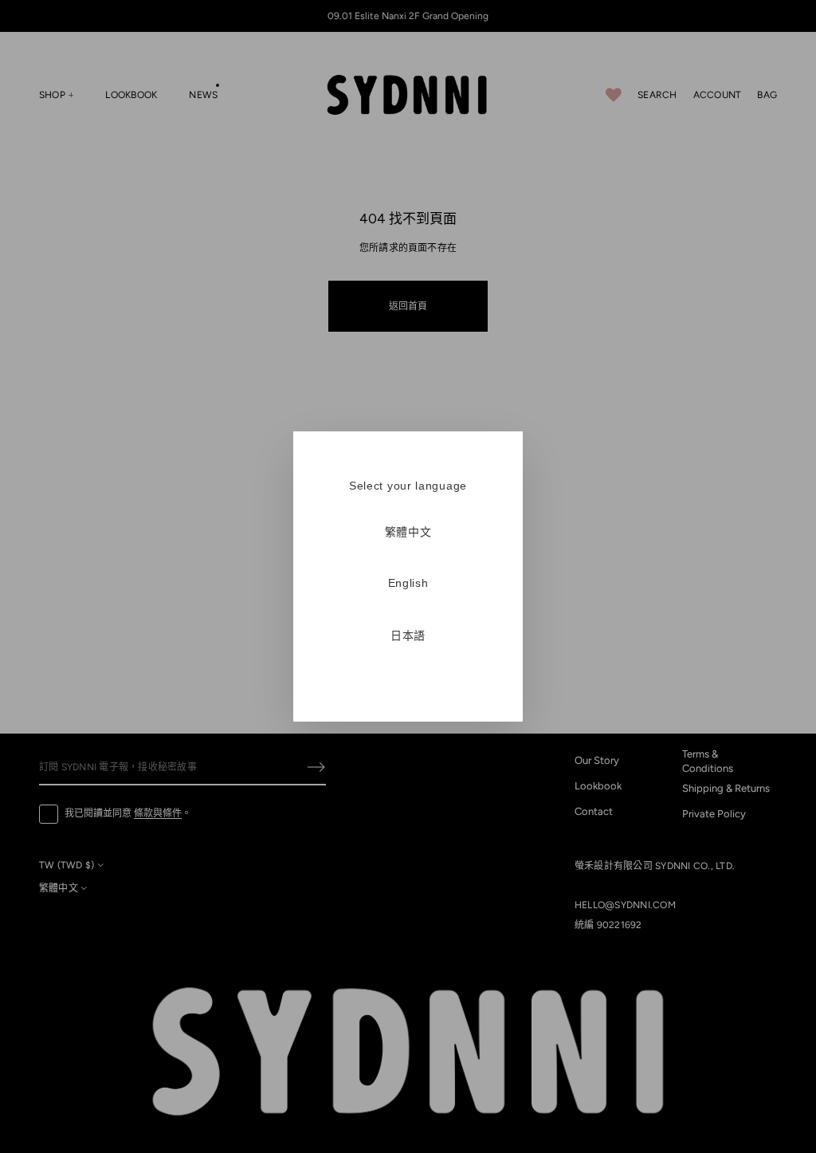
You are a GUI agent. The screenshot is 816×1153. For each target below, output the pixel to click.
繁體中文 (408, 531)
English (408, 582)
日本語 (408, 635)
